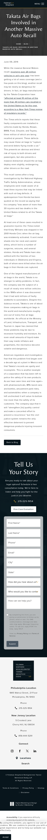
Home (18, 44)
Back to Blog (12, 442)
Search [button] (26, 763)
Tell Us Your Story (23, 468)
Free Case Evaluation (24, 509)
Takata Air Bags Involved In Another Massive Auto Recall (20, 48)
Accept (5, 837)
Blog (26, 44)
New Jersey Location (23, 715)
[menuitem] (12, 751)
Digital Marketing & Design (26, 804)
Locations (25, 758)
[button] (42, 4)
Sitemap (41, 788)
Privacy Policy (22, 633)
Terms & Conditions (11, 788)
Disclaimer (25, 792)
